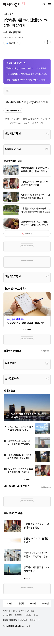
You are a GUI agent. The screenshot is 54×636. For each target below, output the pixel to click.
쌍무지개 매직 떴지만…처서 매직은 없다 (37, 569)
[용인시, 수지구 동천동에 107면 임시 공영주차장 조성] (42, 433)
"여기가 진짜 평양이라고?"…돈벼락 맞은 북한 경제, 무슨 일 (35, 197)
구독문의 (18, 615)
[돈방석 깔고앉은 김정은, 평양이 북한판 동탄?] (12, 531)
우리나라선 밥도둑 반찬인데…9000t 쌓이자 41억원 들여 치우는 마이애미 (27, 74)
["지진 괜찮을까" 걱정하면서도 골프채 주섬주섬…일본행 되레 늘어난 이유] (11, 174)
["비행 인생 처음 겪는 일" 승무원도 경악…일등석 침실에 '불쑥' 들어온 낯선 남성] (42, 461)
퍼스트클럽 (7, 615)
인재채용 (30, 610)
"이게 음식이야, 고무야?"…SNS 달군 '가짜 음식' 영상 (35, 183)
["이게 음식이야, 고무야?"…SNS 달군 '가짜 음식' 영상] (11, 188)
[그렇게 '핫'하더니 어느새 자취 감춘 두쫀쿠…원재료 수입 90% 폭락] (11, 228)
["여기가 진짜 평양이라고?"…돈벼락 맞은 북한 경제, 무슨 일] (11, 201)
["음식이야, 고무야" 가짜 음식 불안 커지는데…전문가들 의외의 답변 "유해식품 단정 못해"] (42, 476)
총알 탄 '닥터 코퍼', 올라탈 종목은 (36, 540)
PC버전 (33, 603)
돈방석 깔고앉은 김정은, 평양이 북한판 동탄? (36, 526)
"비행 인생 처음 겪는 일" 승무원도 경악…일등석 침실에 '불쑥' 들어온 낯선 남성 (19, 458)
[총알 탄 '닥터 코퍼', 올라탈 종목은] (12, 545)
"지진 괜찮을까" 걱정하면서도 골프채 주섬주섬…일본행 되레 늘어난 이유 (35, 170)
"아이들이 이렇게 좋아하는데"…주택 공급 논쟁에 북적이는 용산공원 (36, 210)
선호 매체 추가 (13, 43)
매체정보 (33, 620)
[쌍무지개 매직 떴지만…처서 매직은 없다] (12, 574)
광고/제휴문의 (18, 610)
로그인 (9, 603)
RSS (35, 615)
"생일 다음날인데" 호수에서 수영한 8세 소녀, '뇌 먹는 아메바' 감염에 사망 (27, 80)
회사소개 (6, 610)
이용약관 (23, 620)
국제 (5, 14)
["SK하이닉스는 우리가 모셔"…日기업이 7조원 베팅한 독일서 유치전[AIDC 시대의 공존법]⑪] (42, 447)
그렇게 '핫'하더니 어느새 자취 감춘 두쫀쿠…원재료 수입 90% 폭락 (35, 224)
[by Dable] (46, 487)
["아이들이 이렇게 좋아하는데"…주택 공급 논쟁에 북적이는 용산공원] (11, 215)
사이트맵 (45, 603)
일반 (11, 14)
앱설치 (21, 603)
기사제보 (27, 615)
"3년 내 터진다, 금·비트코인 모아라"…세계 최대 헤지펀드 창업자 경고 (27, 68)
